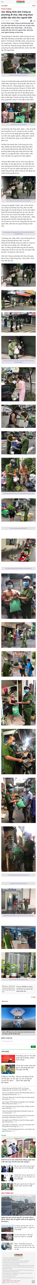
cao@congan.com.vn (11, 1276)
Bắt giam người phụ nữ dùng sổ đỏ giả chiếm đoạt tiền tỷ (24, 1185)
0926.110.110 (10, 1281)
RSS (34, 5)
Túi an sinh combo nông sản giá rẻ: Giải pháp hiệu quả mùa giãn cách (25, 1067)
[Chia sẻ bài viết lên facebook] (31, 21)
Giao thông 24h (7, 1193)
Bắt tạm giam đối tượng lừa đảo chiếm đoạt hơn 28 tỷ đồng (24, 1167)
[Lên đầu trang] (33, 1281)
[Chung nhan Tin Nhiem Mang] (10, 1282)
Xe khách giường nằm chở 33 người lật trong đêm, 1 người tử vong (24, 1227)
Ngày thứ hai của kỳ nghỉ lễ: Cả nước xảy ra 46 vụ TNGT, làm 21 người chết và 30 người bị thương (18, 1219)
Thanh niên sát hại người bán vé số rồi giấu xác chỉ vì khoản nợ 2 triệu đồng (24, 1177)
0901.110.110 (17, 1281)
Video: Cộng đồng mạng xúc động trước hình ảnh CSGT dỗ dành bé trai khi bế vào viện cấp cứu (24, 1246)
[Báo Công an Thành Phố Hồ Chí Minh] (20, 1)
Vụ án (3, 1135)
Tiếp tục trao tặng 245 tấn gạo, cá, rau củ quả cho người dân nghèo (24, 1078)
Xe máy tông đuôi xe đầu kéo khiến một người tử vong (23, 1235)
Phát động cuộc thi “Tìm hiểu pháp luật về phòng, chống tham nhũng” (26, 1058)
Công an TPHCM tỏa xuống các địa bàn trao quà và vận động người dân (24, 989)
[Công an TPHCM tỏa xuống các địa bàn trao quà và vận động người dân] (9, 989)
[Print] (34, 21)
